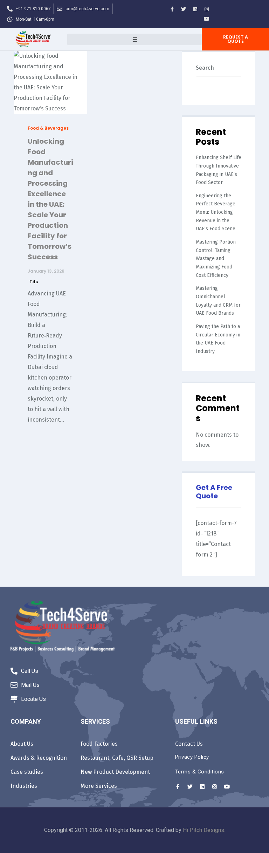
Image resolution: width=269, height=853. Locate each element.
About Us (22, 744)
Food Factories (99, 744)
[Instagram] (207, 9)
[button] (235, 39)
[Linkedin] (195, 9)
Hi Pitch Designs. (204, 830)
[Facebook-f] (172, 9)
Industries (24, 786)
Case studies (27, 772)
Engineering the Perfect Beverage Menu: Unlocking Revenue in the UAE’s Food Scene (215, 212)
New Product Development (115, 772)
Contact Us (189, 744)
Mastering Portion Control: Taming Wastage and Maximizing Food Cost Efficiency (216, 258)
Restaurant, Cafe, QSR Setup (117, 758)
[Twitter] (183, 9)
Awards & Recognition (39, 758)
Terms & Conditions (199, 772)
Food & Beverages (48, 128)
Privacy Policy (192, 757)
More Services (99, 786)
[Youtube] (207, 19)
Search (205, 67)
